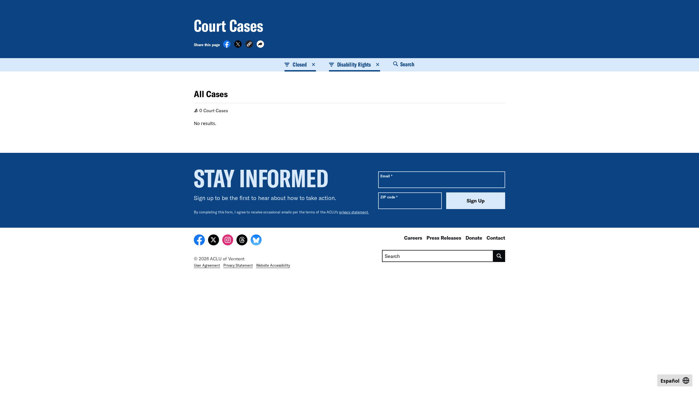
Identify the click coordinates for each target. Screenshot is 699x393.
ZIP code (389, 197)
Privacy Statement (238, 265)
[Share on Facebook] (226, 46)
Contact (496, 238)
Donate (474, 238)
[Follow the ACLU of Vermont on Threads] (241, 240)
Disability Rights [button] (354, 64)
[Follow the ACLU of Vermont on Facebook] (199, 240)
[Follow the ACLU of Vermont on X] (213, 240)
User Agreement (207, 265)
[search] (499, 256)
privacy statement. (354, 212)
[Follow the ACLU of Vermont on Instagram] (227, 240)
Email (386, 176)
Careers (413, 238)
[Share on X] (238, 46)
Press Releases (443, 238)
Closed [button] (299, 64)
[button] (249, 44)
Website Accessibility (273, 265)
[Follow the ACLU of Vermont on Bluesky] (256, 240)
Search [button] (406, 64)
